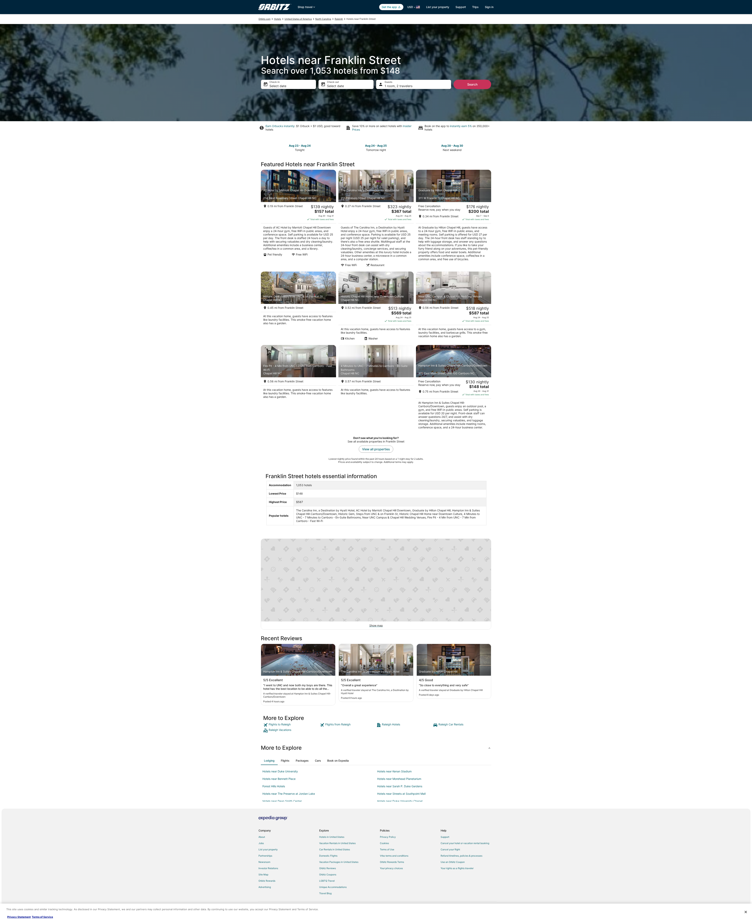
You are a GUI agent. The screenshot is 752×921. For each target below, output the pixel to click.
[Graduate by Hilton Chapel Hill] (453, 219)
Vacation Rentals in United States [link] (337, 843)
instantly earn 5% (461, 126)
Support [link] (445, 836)
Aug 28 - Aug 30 (452, 145)
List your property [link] (268, 849)
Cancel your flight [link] (450, 849)
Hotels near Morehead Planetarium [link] (399, 778)
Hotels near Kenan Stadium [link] (394, 771)
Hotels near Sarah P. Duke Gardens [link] (399, 786)
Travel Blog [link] (325, 893)
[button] (376, 747)
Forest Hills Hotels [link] (273, 786)
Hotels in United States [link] (331, 836)
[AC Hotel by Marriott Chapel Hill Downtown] (298, 219)
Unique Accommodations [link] (333, 887)
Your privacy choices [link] (391, 868)
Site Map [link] (263, 874)
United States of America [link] (298, 18)
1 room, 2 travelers (398, 86)
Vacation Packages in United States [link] (338, 862)
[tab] (269, 760)
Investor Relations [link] (268, 868)
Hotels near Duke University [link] (280, 771)
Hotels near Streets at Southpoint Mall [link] (401, 793)
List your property (437, 7)
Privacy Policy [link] (388, 836)
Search (472, 84)
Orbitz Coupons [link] (327, 874)
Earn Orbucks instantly (280, 126)
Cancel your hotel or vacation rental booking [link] (465, 843)
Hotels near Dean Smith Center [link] (282, 801)
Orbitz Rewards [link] (266, 880)
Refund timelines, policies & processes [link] (461, 855)
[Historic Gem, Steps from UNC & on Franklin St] (298, 307)
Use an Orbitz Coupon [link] (453, 862)
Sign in (489, 7)
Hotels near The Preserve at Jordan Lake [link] (288, 793)
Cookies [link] (384, 843)
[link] (291, 725)
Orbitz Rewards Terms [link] (392, 862)
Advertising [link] (264, 887)
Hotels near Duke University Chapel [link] (399, 801)
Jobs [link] (261, 843)
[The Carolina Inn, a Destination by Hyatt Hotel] (376, 219)
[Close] (745, 912)
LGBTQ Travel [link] (327, 880)
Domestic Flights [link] (328, 855)
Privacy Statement (19, 916)
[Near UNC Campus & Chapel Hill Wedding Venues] (453, 307)
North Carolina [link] (323, 18)
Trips (475, 7)
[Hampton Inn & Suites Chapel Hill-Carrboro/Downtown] (453, 388)
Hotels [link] (277, 18)
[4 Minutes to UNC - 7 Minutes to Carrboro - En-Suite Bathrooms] (376, 388)
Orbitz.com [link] (264, 18)
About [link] (261, 836)
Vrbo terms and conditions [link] (394, 855)
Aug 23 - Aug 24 (300, 145)
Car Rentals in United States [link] (334, 849)
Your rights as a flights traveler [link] (457, 868)
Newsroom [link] (264, 862)
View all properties (376, 449)
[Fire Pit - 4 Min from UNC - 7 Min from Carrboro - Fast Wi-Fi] (298, 388)
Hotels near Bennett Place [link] (279, 778)
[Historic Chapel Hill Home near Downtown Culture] (376, 307)
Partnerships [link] (265, 855)
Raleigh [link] (339, 18)
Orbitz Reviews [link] (327, 868)
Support (461, 7)
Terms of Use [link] (387, 849)
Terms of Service (42, 916)
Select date (277, 86)
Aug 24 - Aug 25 (376, 145)
